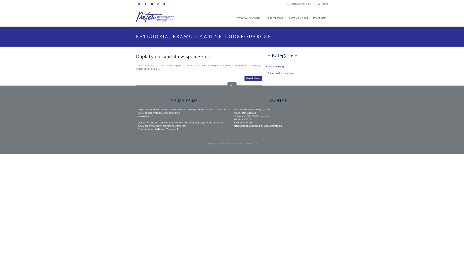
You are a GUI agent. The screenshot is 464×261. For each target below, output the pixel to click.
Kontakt (319, 18)
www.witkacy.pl (145, 116)
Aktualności (298, 18)
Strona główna (249, 18)
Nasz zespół (275, 18)
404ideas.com (250, 143)
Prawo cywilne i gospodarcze (282, 73)
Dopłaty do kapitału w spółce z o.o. (174, 56)
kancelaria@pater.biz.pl (301, 4)
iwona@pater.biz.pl (273, 126)
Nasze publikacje (276, 66)
